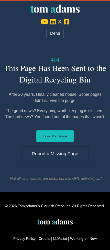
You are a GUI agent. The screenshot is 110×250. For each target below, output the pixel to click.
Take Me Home (55, 136)
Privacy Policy (24, 238)
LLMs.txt (60, 238)
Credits (44, 238)
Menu (55, 33)
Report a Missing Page (55, 153)
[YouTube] (44, 21)
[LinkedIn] (53, 21)
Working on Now (83, 238)
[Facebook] (66, 21)
